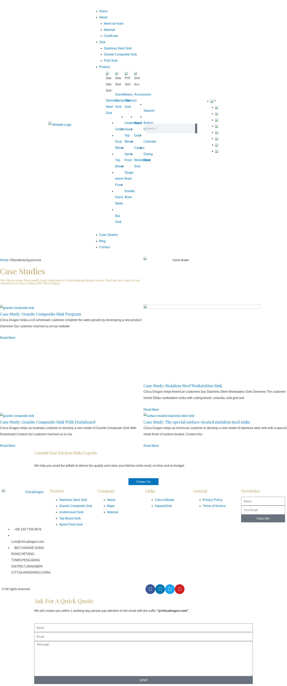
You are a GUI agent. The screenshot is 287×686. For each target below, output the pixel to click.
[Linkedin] (160, 589)
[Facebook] (150, 589)
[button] (116, 5)
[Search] (196, 128)
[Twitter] (170, 589)
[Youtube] (179, 589)
